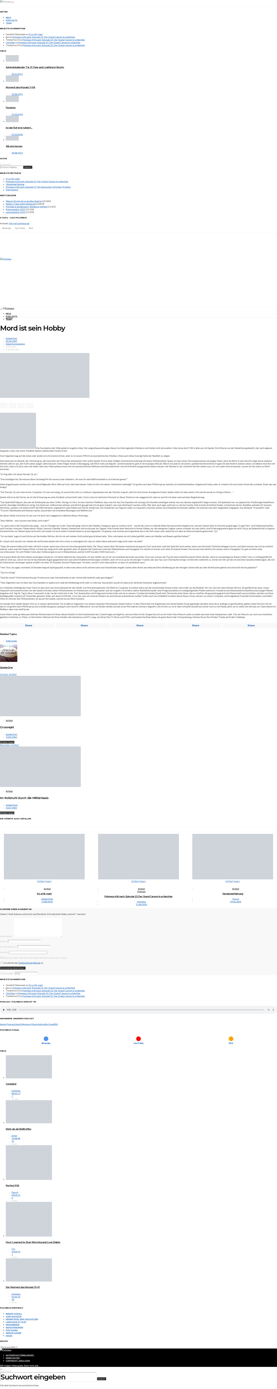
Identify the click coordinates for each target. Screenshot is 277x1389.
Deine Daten (13, 1358)
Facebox (11, 107)
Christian (10, 42)
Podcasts (11, 20)
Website (4, 952)
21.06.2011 (17, 94)
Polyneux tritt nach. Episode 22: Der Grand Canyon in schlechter (44, 37)
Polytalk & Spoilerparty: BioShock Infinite (26, 206)
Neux (8, 17)
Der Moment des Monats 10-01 (23, 1287)
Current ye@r (7, 973)
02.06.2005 (11, 341)
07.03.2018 (17, 134)
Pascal (235, 898)
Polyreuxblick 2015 (15, 209)
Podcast (141, 891)
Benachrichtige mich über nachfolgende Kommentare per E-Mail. (35, 957)
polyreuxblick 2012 (15, 212)
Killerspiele (11, 640)
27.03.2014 (17, 114)
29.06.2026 (235, 901)
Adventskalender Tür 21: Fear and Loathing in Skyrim (35, 67)
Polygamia (12, 1330)
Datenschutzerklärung (29, 962)
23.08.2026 (47, 901)
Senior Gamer (13, 1333)
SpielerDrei (11, 338)
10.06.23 (16, 1251)
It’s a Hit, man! (36, 34)
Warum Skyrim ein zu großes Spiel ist (24, 201)
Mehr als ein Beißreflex (18, 1129)
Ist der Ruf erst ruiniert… (19, 127)
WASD (9, 1335)
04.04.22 (16, 1195)
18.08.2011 (17, 152)
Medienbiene (12, 1324)
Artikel (9, 318)
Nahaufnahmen (14, 1327)
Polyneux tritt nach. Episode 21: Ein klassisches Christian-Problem (38, 187)
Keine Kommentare (15, 343)
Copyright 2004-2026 (18, 1360)
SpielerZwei (11, 805)
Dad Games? (12, 189)
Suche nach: (5, 164)
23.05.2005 (11, 737)
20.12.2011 (17, 74)
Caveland (11, 1084)
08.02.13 (16, 1093)
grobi (14, 1135)
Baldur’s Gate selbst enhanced (20, 203)
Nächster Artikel (9, 745)
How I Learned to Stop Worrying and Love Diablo (33, 1242)
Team (9, 23)
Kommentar (6, 936)
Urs (13, 1248)
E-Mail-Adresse (8, 946)
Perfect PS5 (12, 1185)
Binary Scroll (14, 1314)
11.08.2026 (141, 904)
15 (13, 1141)
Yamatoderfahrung (15, 184)
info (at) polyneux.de (19, 223)
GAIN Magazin (13, 1316)
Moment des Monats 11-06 (20, 87)
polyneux (141, 901)
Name (4, 941)
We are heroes (14, 146)
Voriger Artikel (8, 674)
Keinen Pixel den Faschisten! (22, 1319)
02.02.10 (16, 1296)
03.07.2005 (11, 807)
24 (13, 1299)
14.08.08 (16, 1138)
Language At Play (16, 1322)
